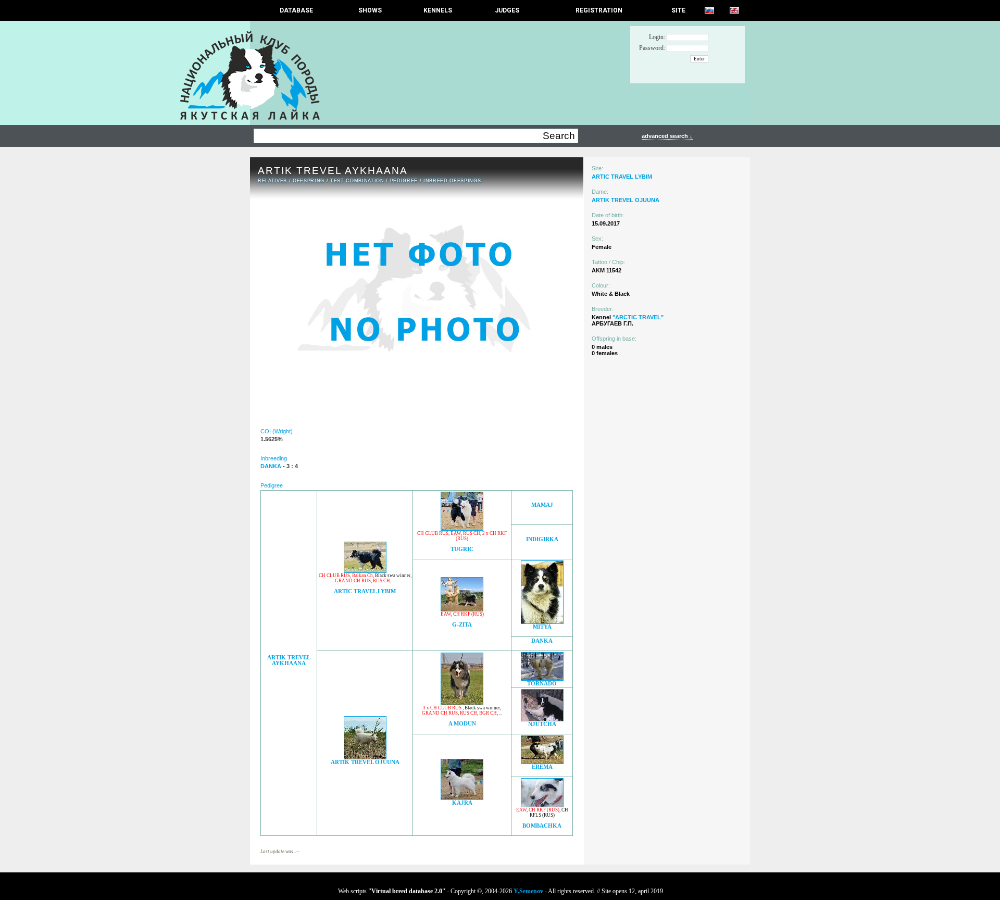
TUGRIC (462, 549)
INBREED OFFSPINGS (452, 180)
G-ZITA (462, 625)
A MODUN (462, 724)
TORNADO (542, 683)
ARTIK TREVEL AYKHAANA (288, 660)
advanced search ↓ (667, 136)
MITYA (542, 627)
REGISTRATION (599, 10)
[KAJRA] (462, 797)
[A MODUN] (462, 702)
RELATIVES (272, 180)
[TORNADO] (542, 677)
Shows (370, 10)
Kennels (437, 10)
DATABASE (296, 10)
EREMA (542, 767)
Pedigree (404, 180)
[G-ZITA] (462, 608)
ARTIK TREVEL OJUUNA (365, 762)
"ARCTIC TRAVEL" (638, 317)
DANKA (542, 641)
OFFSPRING (308, 180)
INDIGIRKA (542, 539)
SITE (678, 10)
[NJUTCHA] (542, 718)
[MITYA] (542, 621)
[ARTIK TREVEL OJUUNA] (365, 756)
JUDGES (507, 10)
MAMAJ (542, 505)
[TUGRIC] (462, 527)
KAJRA (462, 803)
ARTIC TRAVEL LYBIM (365, 591)
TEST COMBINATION (357, 180)
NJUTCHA (542, 724)
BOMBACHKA (541, 826)
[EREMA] (542, 761)
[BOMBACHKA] (542, 804)
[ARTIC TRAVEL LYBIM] (365, 570)
